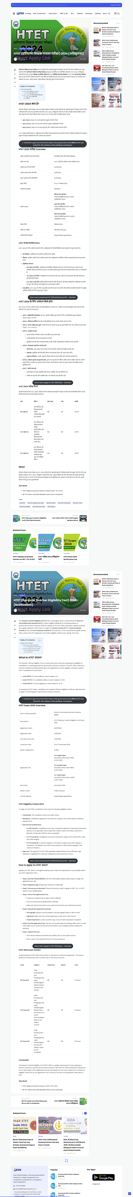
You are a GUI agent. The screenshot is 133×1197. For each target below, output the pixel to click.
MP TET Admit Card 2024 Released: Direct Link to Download (43, 494)
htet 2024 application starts (36, 503)
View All (118, 23)
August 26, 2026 (116, 5)
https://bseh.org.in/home (63, 235)
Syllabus (15, 553)
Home (15, 48)
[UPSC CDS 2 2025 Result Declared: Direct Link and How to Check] (13, 5)
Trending (30, 48)
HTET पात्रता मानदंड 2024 (32, 93)
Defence (40, 1136)
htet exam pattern (25, 506)
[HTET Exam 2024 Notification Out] (75, 542)
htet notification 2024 (39, 506)
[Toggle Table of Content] (41, 86)
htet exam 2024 (77, 503)
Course (66, 1136)
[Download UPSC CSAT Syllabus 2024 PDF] (53, 1186)
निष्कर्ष (28, 98)
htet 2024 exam (50, 503)
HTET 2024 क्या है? (26, 89)
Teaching (22, 48)
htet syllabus (51, 506)
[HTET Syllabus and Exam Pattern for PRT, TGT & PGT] (24, 542)
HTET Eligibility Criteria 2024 (33, 647)
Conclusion (29, 652)
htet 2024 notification (64, 503)
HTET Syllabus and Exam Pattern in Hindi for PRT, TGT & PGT (43, 491)
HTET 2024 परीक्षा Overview (31, 91)
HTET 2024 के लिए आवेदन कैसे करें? (33, 95)
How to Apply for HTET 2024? (32, 648)
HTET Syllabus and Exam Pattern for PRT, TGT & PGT (40, 1086)
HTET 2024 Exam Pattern (32, 650)
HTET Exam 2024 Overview (31, 645)
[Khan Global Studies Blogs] (19, 13)
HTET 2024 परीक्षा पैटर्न (31, 96)
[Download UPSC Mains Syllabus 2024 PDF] (53, 1176)
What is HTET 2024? (27, 643)
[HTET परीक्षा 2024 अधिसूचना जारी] (50, 542)
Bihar (14, 1136)
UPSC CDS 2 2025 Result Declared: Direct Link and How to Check (36, 5)
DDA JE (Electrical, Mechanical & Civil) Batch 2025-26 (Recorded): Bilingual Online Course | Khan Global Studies (110, 55)
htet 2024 (22, 503)
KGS (19, 58)
